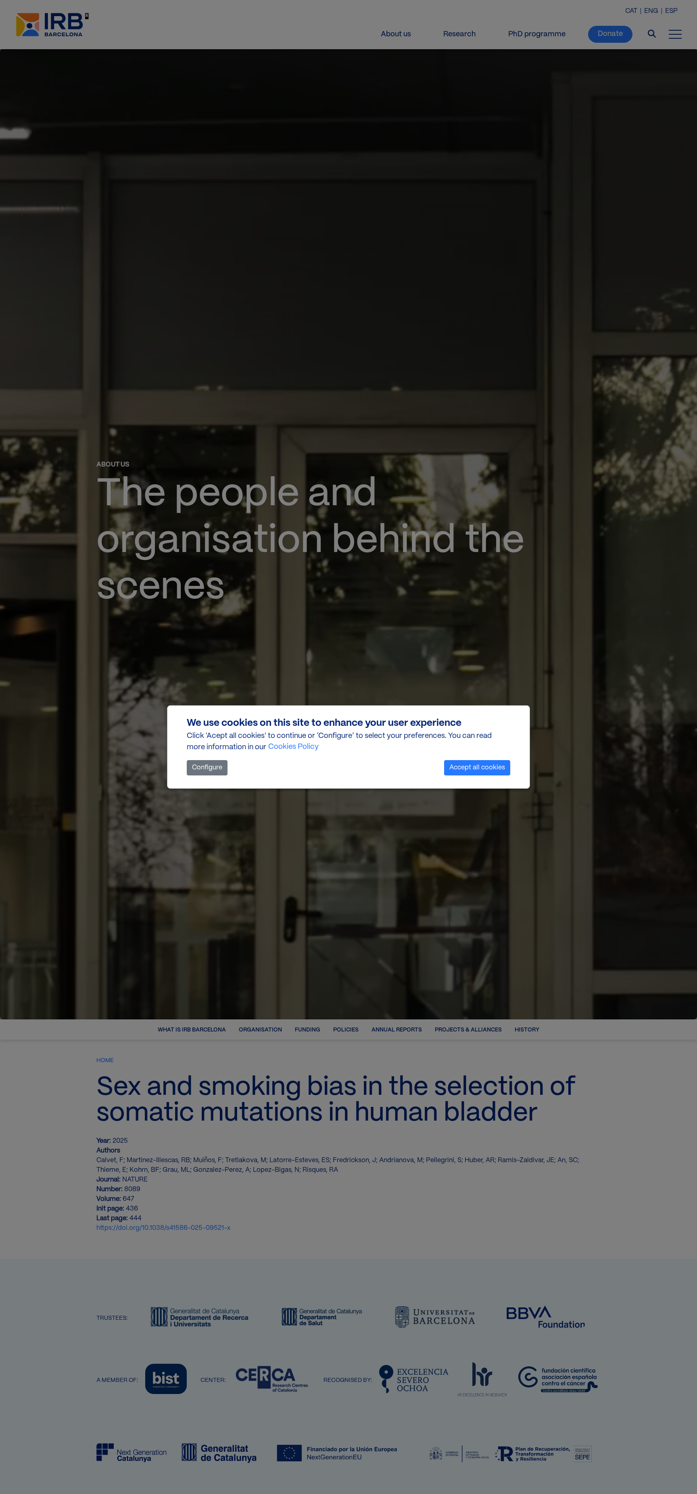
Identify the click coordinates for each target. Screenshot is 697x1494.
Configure (207, 768)
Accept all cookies (477, 768)
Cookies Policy (293, 747)
